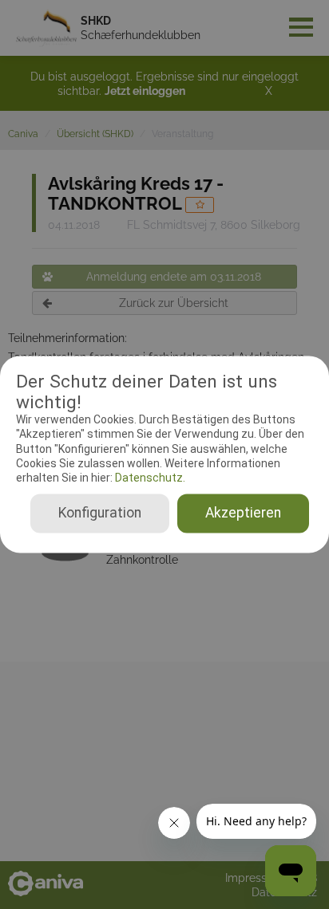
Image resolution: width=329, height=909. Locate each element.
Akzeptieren (243, 513)
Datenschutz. (149, 477)
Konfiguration (99, 513)
